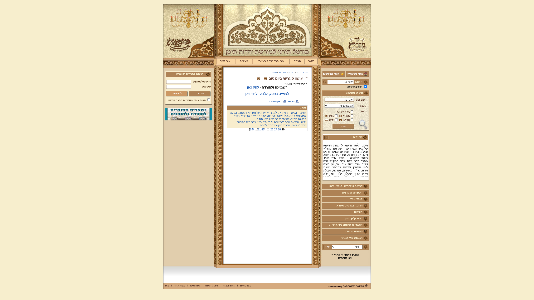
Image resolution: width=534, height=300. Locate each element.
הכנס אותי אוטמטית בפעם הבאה (187, 100)
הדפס (291, 101)
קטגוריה (361, 105)
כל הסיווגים (343, 112)
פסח (274, 72)
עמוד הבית (302, 72)
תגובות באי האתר (352, 237)
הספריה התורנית (352, 192)
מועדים (282, 72)
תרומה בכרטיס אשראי (349, 205)
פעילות (244, 61)
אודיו (331, 116)
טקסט (346, 120)
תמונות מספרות (353, 231)
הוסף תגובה (275, 101)
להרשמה (177, 93)
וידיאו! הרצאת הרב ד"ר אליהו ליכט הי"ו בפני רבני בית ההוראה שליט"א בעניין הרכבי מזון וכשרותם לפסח (271, 124)
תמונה (346, 116)
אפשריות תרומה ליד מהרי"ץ (346, 224)
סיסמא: (206, 86)
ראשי (311, 61)
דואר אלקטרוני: (202, 81)
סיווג (363, 111)
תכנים (297, 61)
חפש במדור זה (355, 86)
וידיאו (331, 120)
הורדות (358, 212)
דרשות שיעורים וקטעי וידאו (346, 186)
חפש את (361, 99)
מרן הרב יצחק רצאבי (271, 61)
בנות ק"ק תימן (354, 218)
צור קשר (225, 61)
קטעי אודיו (356, 199)
